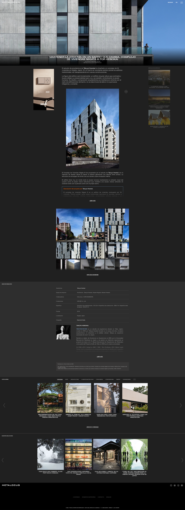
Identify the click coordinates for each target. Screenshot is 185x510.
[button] (4, 405)
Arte (66, 379)
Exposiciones (127, 379)
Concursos (99, 379)
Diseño (118, 379)
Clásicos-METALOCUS (87, 379)
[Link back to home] (11, 2)
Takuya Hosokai (89, 68)
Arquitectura (75, 379)
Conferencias (109, 379)
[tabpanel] (92, 405)
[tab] (59, 379)
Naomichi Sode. (81, 320)
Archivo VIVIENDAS (92, 427)
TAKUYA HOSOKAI (82, 325)
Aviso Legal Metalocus (90, 507)
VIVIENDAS (60, 379)
